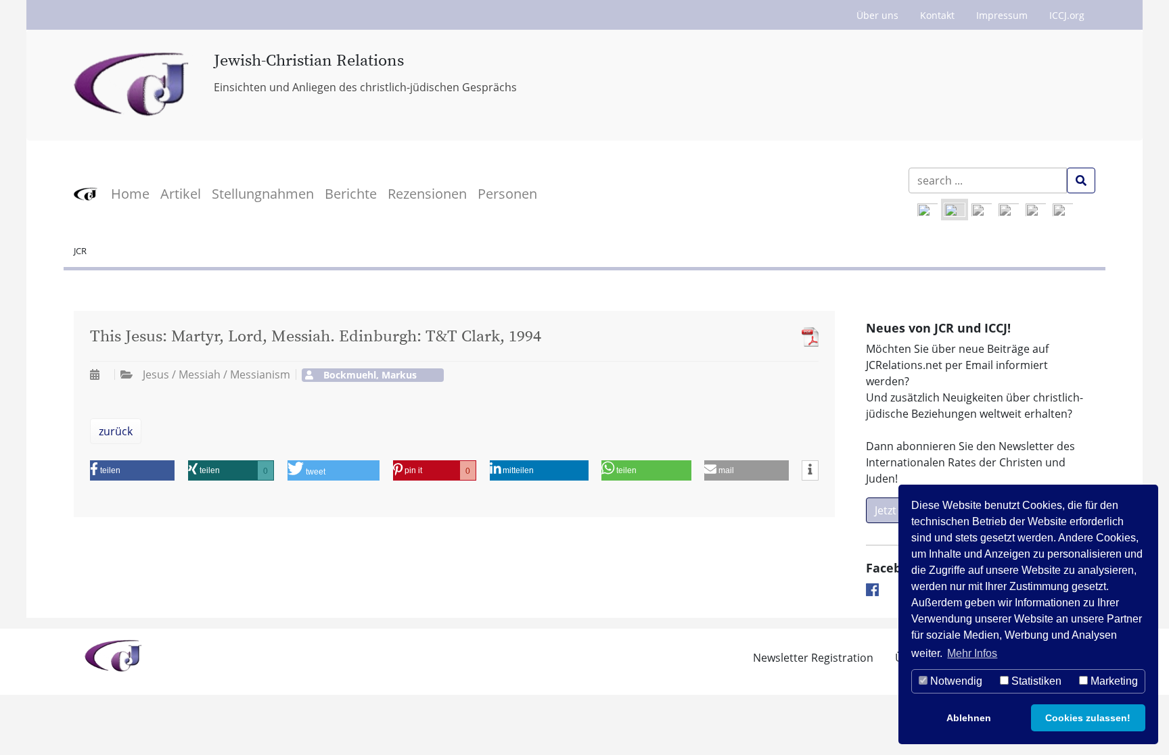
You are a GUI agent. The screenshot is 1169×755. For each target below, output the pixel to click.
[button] (132, 470)
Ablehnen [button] (968, 717)
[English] (927, 209)
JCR (80, 251)
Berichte (351, 194)
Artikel (180, 194)
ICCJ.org (1066, 15)
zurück (116, 431)
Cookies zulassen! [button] (1087, 717)
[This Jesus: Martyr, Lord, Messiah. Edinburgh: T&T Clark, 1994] (807, 337)
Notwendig (954, 681)
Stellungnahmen (263, 194)
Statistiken (1035, 681)
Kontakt (937, 15)
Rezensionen (427, 194)
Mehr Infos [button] (972, 653)
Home (130, 194)
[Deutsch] (954, 209)
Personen (507, 194)
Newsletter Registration (813, 657)
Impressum (1002, 15)
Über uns (877, 15)
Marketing (1113, 681)
